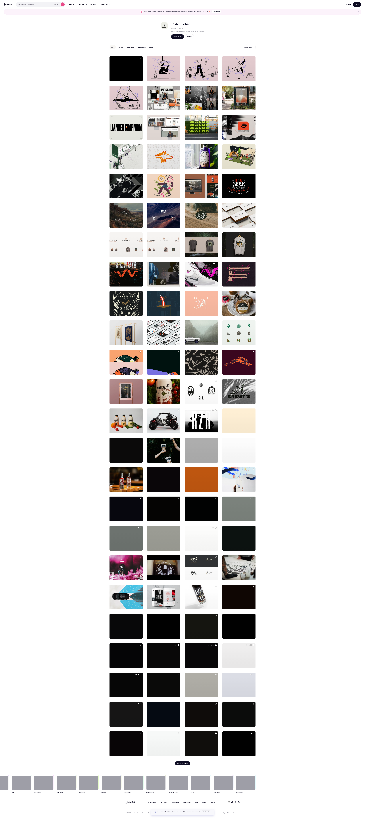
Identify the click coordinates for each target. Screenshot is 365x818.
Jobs (220, 813)
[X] (229, 802)
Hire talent (164, 802)
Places (229, 813)
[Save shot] (135, 77)
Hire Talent (82, 4)
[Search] (63, 4)
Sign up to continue (182, 763)
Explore (71, 4)
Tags (224, 813)
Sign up (348, 4)
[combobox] (34, 4)
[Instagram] (235, 802)
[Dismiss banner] (213, 810)
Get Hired (93, 4)
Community (104, 4)
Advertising (186, 802)
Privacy (144, 813)
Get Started (216, 11)
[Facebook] (232, 802)
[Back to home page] (8, 4)
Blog (196, 802)
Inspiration (175, 802)
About (204, 802)
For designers (152, 802)
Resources (236, 813)
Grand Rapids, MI (177, 28)
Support (213, 802)
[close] (358, 11)
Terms (139, 813)
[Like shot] (139, 77)
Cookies (150, 813)
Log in (357, 4)
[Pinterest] (239, 802)
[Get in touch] (131, 77)
